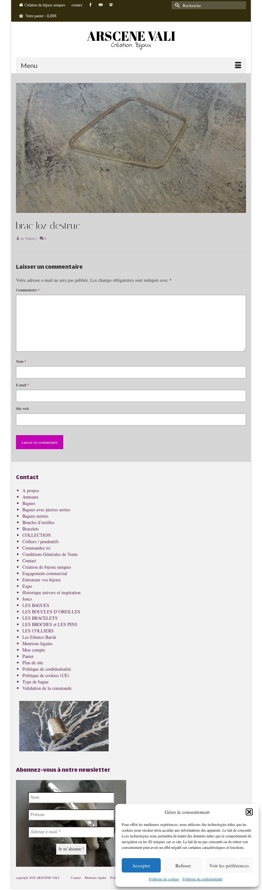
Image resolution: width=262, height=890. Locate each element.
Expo (27, 586)
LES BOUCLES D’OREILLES (51, 612)
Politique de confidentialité (202, 878)
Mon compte (33, 650)
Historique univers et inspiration (51, 592)
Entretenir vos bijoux (41, 580)
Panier (28, 656)
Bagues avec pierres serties (46, 510)
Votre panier (41, 16)
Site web (22, 408)
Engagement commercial (44, 573)
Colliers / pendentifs (40, 541)
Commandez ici (36, 548)
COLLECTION (36, 535)
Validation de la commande (47, 688)
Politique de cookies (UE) (45, 675)
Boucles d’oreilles (38, 522)
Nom (21, 361)
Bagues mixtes (35, 516)
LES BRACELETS (40, 618)
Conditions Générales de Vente (50, 554)
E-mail (22, 385)
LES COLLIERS (38, 631)
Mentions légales (37, 643)
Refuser (183, 865)
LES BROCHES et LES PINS (49, 624)
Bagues (28, 503)
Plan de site (32, 663)
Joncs (27, 599)
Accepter (141, 865)
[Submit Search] (176, 5)
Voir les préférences (229, 865)
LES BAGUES (35, 605)
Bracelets (30, 529)
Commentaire (28, 290)
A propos (30, 490)
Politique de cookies (164, 878)
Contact (29, 561)
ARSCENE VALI (131, 36)
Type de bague (35, 682)
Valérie (30, 238)
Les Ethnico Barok (39, 637)
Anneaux (30, 497)
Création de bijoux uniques (46, 567)
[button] (249, 812)
